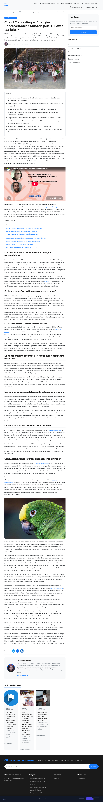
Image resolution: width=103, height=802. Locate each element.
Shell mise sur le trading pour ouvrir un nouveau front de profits (42, 716)
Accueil (36, 3)
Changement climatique (47, 3)
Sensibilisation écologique (89, 3)
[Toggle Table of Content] (5, 225)
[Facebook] (17, 651)
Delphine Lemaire (24, 661)
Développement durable (64, 3)
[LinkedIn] (22, 651)
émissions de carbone (55, 430)
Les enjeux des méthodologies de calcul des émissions (23, 241)
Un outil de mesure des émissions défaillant (20, 244)
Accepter (89, 799)
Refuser (96, 799)
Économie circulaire (76, 7)
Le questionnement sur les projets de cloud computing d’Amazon (26, 238)
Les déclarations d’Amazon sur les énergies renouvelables (24, 228)
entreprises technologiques (51, 207)
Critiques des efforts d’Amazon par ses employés (21, 232)
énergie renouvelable (42, 463)
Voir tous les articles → (23, 675)
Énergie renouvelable (90, 7)
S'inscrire (83, 32)
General (76, 3)
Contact (56, 778)
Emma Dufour (8, 743)
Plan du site (81, 778)
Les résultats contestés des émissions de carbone (23, 234)
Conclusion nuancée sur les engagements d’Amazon (22, 247)
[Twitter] (13, 651)
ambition (46, 281)
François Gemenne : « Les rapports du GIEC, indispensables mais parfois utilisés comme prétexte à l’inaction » (11, 720)
